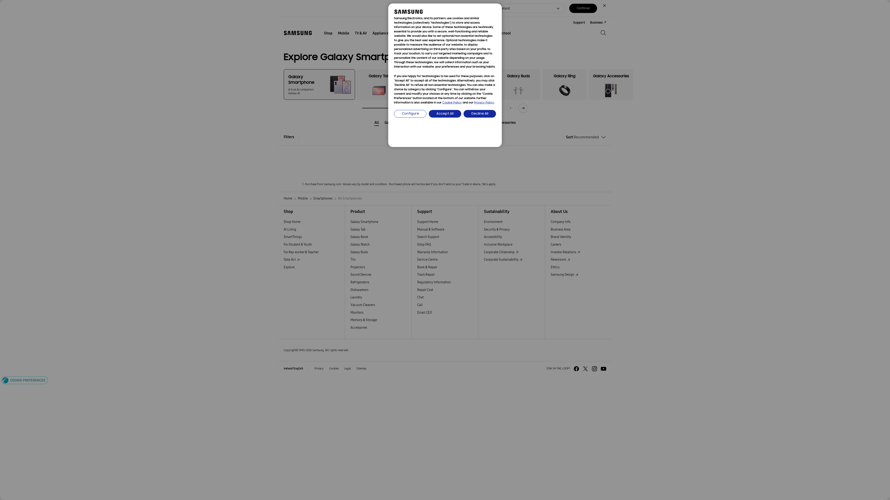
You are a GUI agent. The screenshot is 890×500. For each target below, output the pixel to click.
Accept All (445, 114)
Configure (410, 114)
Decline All (479, 114)
